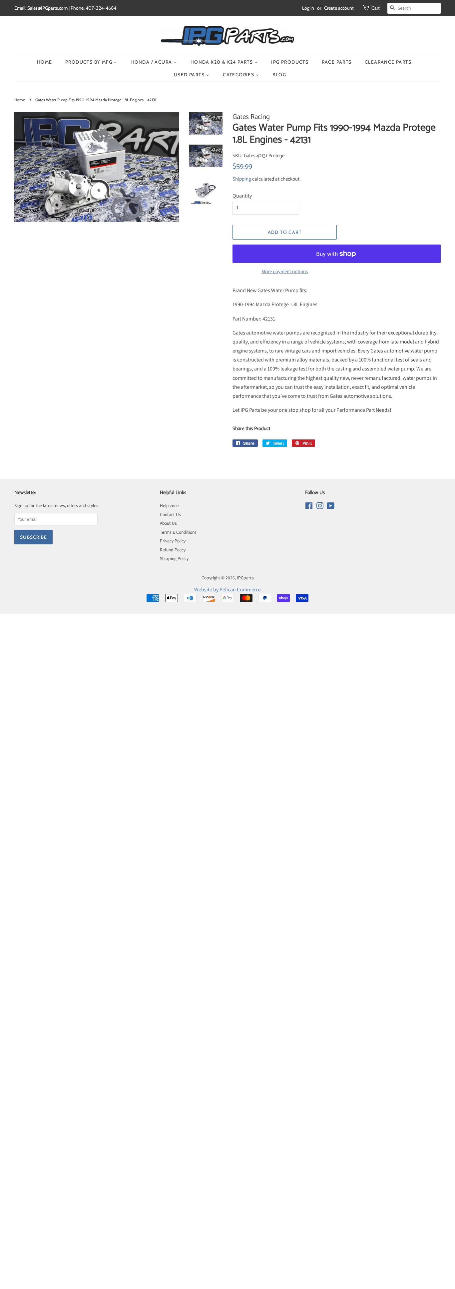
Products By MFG (89, 62)
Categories (239, 75)
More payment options (284, 271)
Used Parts (190, 75)
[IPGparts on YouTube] (330, 507)
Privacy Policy (173, 541)
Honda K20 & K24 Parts (222, 62)
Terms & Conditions (178, 532)
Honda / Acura (152, 62)
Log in (308, 8)
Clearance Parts (388, 62)
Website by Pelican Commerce (227, 589)
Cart (375, 8)
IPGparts (245, 578)
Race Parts (337, 62)
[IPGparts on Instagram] (319, 507)
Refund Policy (173, 550)
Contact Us (170, 514)
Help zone (169, 505)
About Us (168, 523)
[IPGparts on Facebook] (309, 507)
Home (44, 62)
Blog (279, 75)
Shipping (241, 179)
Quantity (242, 195)
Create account (339, 8)
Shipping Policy (174, 558)
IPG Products (289, 62)
